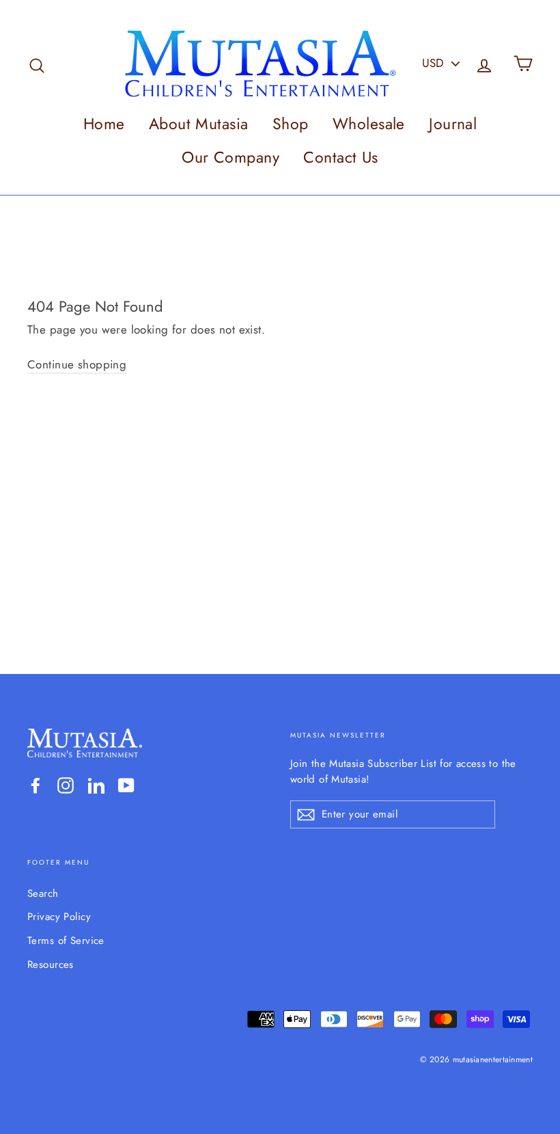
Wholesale (369, 123)
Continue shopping (76, 364)
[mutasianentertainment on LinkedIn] (96, 785)
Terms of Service (65, 940)
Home (104, 123)
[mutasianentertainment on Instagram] (65, 785)
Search (43, 893)
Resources (50, 964)
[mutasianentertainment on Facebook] (35, 785)
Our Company (230, 157)
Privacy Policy (59, 916)
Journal (453, 123)
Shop (290, 123)
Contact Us (340, 157)
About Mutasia (199, 123)
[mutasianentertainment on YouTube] (126, 785)
